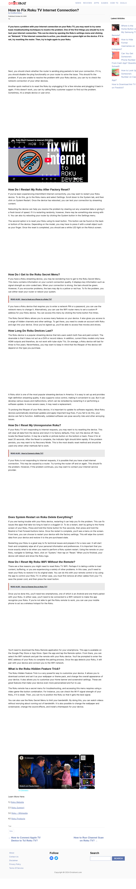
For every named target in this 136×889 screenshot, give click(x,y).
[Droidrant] (26, 3)
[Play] (87, 774)
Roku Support (17, 807)
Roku (11, 831)
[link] (21, 758)
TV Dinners (29, 758)
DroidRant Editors (16, 13)
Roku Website (17, 802)
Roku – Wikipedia (19, 813)
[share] (75, 757)
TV (9, 19)
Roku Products (18, 818)
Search (118, 858)
